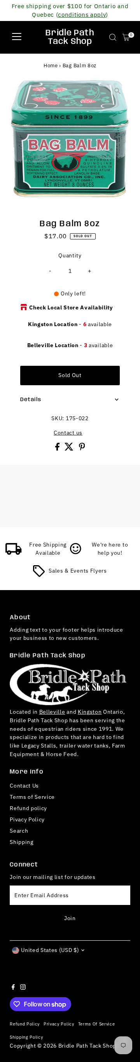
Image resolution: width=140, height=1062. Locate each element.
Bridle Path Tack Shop (70, 37)
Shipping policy (26, 1037)
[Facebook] (13, 987)
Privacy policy (59, 1024)
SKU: (57, 418)
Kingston (90, 711)
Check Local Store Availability (70, 307)
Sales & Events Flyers (78, 570)
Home (51, 65)
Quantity (69, 255)
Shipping (21, 841)
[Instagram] (23, 987)
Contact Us (24, 785)
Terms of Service (32, 796)
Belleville (52, 711)
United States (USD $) (50, 950)
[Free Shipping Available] (13, 552)
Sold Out (69, 375)
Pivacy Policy (27, 819)
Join (70, 918)
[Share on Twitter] (70, 448)
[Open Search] (112, 37)
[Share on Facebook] (58, 448)
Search (19, 830)
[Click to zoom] (117, 91)
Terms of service (96, 1024)
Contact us (68, 433)
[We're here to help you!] (76, 552)
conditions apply (82, 14)
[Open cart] (126, 37)
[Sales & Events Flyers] (39, 574)
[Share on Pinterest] (82, 448)
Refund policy (28, 808)
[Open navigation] (17, 37)
